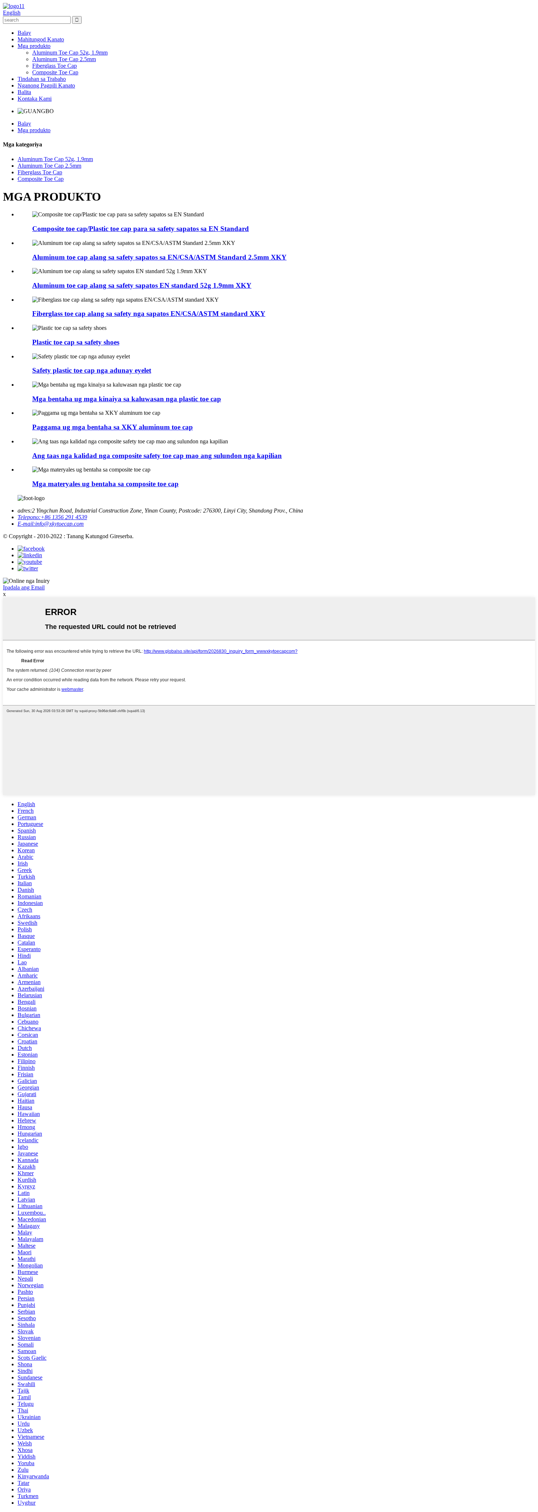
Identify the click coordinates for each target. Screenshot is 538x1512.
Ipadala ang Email (24, 587)
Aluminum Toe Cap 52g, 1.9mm (70, 52)
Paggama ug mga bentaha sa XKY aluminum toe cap (112, 427)
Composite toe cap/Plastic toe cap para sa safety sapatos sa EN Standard (140, 228)
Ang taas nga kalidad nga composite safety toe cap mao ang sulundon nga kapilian (157, 455)
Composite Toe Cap (55, 72)
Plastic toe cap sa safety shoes (75, 342)
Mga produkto (34, 46)
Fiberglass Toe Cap (54, 66)
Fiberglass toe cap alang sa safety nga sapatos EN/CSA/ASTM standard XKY (148, 313)
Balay (24, 33)
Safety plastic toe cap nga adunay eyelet (91, 370)
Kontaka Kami (35, 99)
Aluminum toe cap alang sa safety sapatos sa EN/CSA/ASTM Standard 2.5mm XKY (159, 257)
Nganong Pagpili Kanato (46, 85)
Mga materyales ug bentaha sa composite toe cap (105, 484)
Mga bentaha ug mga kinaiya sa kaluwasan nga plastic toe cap (126, 399)
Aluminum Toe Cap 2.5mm (64, 59)
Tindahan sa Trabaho (42, 79)
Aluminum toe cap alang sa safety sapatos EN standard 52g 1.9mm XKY (141, 285)
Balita (24, 92)
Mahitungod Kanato (41, 39)
